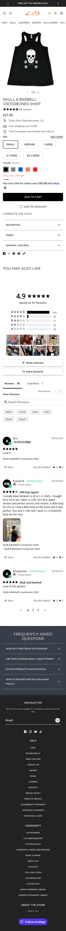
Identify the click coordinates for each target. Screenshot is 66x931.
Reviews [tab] (9, 383)
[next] (58, 3)
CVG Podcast (33, 884)
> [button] (45, 610)
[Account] (55, 13)
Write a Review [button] (34, 362)
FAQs (33, 748)
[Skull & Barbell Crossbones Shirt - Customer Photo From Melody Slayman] (26, 351)
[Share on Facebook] (4, 254)
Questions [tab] (33, 383)
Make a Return (33, 759)
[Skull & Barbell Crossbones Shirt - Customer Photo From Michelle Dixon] (26, 340)
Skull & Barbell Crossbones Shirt (20, 458)
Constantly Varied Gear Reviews (33, 850)
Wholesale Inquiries (33, 810)
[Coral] (28, 169)
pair (47, 412)
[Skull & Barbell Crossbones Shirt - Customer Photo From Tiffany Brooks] (12, 340)
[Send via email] (19, 254)
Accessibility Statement (33, 804)
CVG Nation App (33, 878)
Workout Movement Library (33, 895)
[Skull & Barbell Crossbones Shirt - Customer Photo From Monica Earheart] (53, 351)
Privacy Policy (33, 793)
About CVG (33, 861)
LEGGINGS (23, 22)
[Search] (10, 13)
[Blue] (20, 169)
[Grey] (13, 169)
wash (22, 419)
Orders (33, 770)
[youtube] (36, 732)
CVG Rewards (33, 833)
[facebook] (25, 732)
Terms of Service (33, 799)
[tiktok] (41, 732)
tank (22, 412)
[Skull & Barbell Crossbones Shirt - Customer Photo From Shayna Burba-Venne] (12, 351)
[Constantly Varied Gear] (33, 13)
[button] (24, 254)
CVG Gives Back (33, 844)
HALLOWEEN (50, 22)
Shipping (33, 782)
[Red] (35, 169)
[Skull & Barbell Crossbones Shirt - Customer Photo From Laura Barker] (53, 340)
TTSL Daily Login (33, 872)
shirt (9, 412)
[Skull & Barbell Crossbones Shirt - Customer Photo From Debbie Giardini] (39, 340)
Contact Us (33, 765)
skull (9, 419)
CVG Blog (33, 867)
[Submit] (57, 720)
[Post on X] (9, 253)
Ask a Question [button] (34, 371)
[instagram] (30, 732)
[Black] (6, 169)
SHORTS (36, 22)
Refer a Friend (33, 855)
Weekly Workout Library (33, 889)
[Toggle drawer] (4, 13)
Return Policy (33, 753)
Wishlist (33, 787)
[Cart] (61, 13)
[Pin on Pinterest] (14, 254)
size (35, 412)
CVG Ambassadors (33, 838)
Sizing (33, 776)
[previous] (8, 3)
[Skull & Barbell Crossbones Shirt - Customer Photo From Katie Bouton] (39, 351)
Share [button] (10, 467)
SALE (13, 22)
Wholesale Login (33, 816)
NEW (4, 22)
